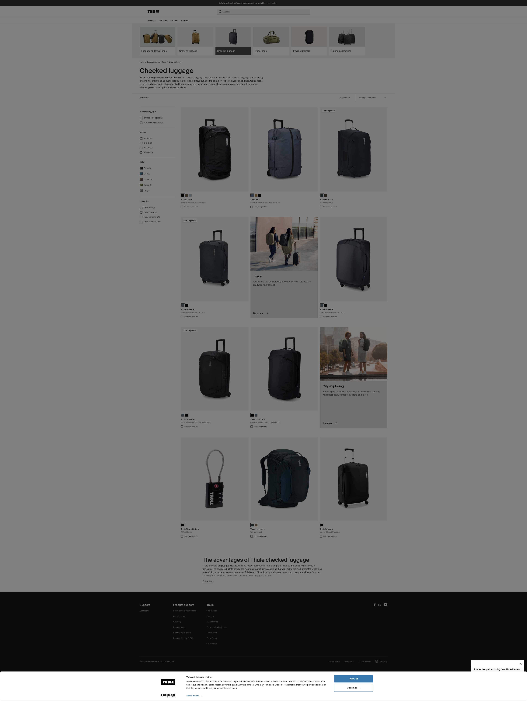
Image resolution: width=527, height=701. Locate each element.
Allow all (354, 679)
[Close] (520, 663)
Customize (352, 687)
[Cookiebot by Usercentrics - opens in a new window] (168, 696)
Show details (192, 695)
